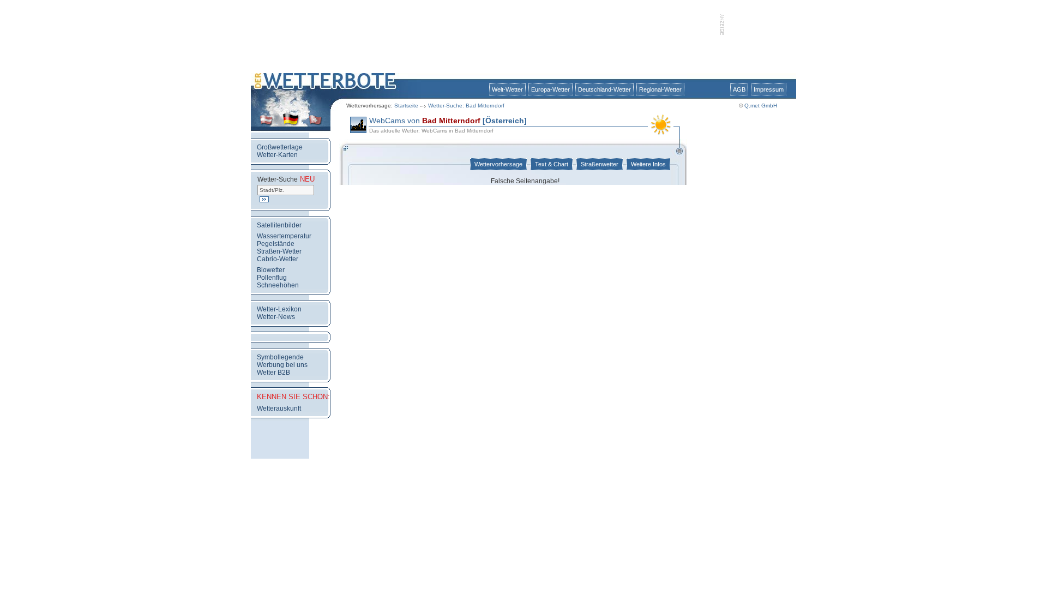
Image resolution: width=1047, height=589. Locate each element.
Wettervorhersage (498, 164)
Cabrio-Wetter (277, 259)
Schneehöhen (278, 285)
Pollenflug (272, 277)
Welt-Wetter (507, 89)
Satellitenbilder (279, 225)
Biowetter (271, 270)
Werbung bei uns (282, 365)
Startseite (406, 106)
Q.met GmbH (760, 106)
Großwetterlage (280, 147)
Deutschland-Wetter (604, 89)
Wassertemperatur (284, 236)
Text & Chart (551, 164)
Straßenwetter (599, 164)
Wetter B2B (273, 372)
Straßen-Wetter (279, 251)
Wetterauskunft (279, 408)
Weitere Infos (648, 164)
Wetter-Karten (277, 155)
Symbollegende (280, 357)
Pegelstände (275, 244)
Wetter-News (276, 317)
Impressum (769, 89)
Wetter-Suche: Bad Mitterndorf (466, 106)
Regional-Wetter (660, 89)
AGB (739, 89)
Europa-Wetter (550, 89)
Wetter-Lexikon (279, 309)
